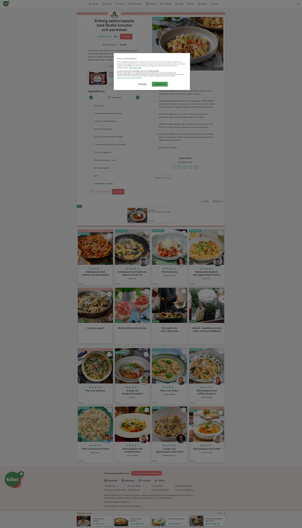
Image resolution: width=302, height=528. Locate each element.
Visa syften (142, 84)
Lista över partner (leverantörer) (129, 78)
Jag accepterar (159, 84)
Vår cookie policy (135, 68)
